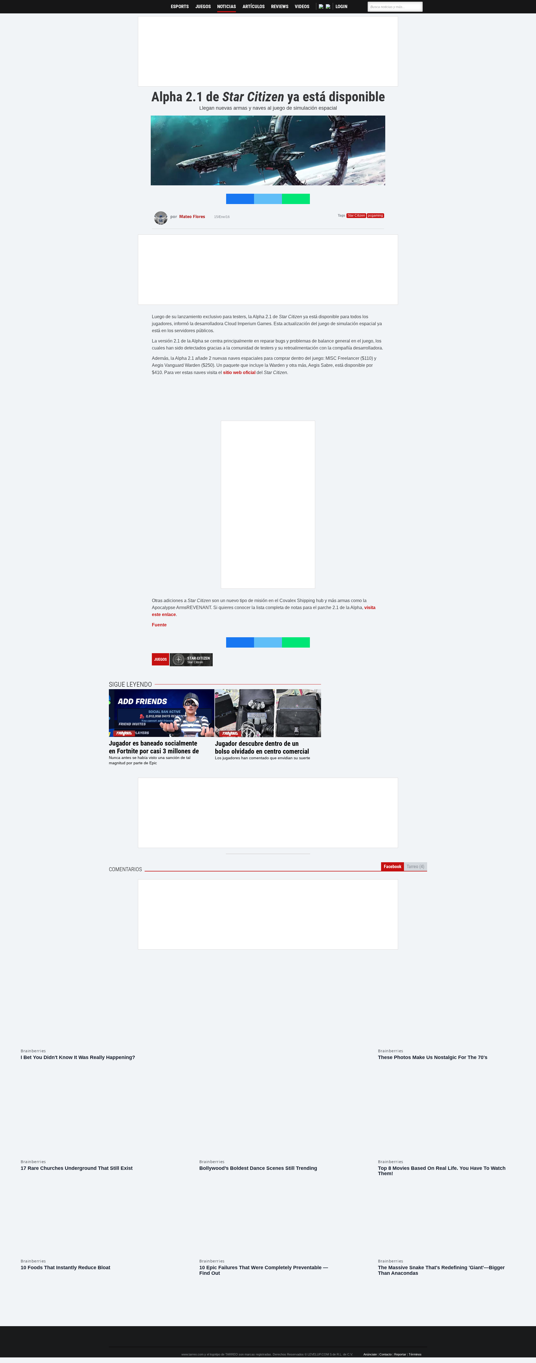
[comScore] (332, 1303)
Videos (302, 6)
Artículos (254, 6)
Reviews (279, 6)
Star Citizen (356, 215)
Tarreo (117, 4)
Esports (180, 6)
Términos (415, 1321)
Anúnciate (370, 1321)
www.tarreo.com (192, 1321)
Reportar (400, 1321)
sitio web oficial (239, 372)
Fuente (159, 624)
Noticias (226, 6)
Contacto (385, 1321)
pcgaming (375, 215)
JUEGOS (203, 6)
